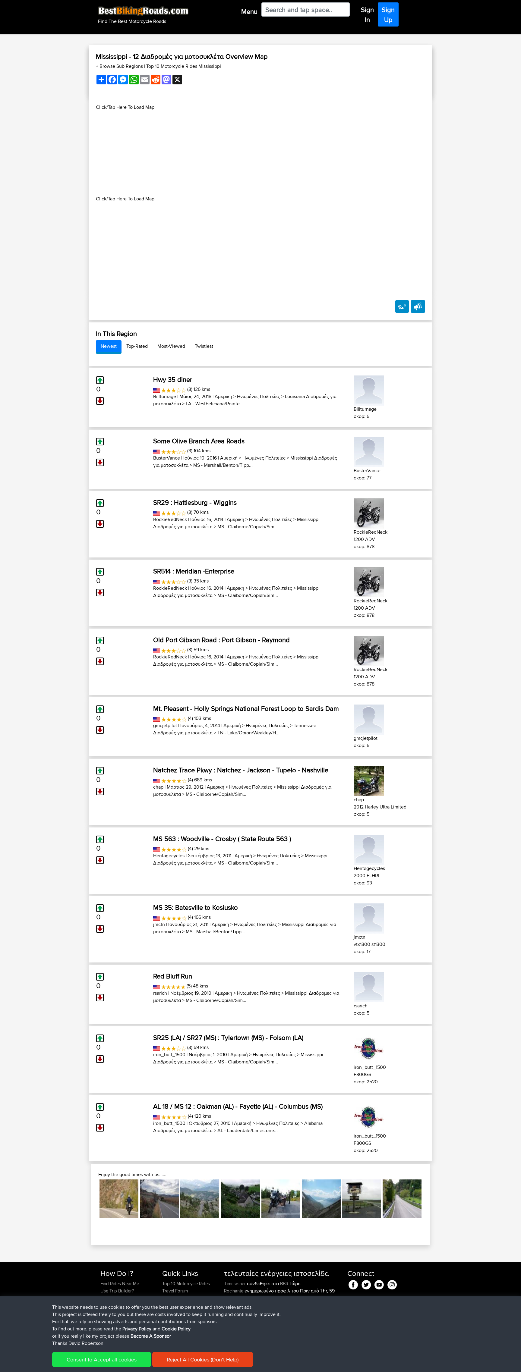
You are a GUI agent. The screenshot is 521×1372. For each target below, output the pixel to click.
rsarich (160, 993)
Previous (90, 1199)
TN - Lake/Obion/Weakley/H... (248, 732)
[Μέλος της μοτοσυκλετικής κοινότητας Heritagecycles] (369, 848)
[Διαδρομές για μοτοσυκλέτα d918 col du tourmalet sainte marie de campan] (321, 1198)
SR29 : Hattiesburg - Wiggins (195, 502)
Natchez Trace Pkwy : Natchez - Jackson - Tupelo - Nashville (240, 770)
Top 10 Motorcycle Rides (186, 1283)
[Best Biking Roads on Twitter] (366, 1283)
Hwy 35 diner (172, 379)
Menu (249, 11)
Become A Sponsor (151, 1336)
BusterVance (166, 457)
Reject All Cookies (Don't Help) (202, 1359)
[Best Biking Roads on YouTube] (379, 1283)
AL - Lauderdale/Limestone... (247, 1130)
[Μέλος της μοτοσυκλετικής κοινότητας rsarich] (369, 986)
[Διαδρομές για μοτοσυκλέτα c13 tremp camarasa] (118, 1198)
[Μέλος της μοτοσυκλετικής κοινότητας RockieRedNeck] (369, 512)
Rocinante (234, 1291)
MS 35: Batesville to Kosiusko (195, 907)
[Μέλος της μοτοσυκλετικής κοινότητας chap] (369, 780)
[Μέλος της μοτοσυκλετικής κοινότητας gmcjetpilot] (369, 718)
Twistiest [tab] (204, 346)
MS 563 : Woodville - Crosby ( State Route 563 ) (222, 838)
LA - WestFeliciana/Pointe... (214, 403)
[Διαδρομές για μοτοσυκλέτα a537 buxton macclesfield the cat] (361, 1198)
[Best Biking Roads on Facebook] (353, 1283)
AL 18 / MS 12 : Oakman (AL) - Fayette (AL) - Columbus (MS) (238, 1106)
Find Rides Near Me (119, 1283)
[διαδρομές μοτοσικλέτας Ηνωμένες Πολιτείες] (156, 389)
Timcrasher (235, 1283)
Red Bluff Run (172, 976)
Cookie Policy (176, 1328)
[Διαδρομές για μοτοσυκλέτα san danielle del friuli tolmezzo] (402, 1198)
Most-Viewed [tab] (171, 346)
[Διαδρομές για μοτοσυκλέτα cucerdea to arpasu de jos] (159, 1198)
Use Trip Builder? (117, 1291)
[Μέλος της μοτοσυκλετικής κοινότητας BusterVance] (369, 450)
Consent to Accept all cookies (102, 1359)
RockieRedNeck (170, 519)
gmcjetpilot (165, 725)
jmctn (159, 924)
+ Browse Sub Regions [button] (120, 66)
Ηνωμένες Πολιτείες (258, 396)
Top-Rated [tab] (137, 346)
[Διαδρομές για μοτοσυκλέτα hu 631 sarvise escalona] (199, 1198)
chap (158, 786)
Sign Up (388, 14)
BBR (284, 1283)
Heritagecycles (169, 855)
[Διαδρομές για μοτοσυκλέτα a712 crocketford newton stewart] (240, 1198)
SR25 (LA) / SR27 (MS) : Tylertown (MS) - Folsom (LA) (228, 1037)
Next (431, 1199)
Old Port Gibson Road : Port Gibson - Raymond (221, 640)
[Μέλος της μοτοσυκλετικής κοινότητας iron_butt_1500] (369, 1047)
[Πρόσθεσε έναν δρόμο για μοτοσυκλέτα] (402, 306)
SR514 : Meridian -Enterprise (193, 571)
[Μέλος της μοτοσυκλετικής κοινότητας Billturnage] (369, 389)
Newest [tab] (109, 346)
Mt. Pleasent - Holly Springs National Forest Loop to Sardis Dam (246, 708)
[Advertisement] (260, 153)
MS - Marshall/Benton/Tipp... (223, 465)
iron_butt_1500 (169, 1054)
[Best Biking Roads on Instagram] (392, 1283)
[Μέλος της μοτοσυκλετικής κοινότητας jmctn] (369, 917)
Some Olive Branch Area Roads (199, 441)
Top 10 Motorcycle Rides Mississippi (183, 66)
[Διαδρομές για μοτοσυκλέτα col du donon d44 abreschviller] (280, 1198)
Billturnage (164, 396)
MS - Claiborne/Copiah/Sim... (247, 526)
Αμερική (223, 396)
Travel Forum (175, 1291)
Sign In (367, 14)
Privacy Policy (136, 1328)
